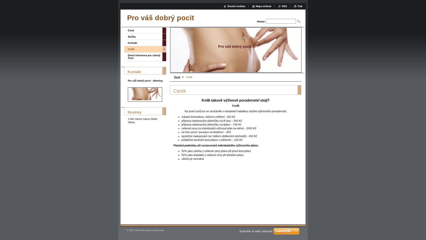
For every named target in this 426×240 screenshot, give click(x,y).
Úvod (177, 77)
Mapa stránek (263, 6)
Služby (132, 36)
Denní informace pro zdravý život (144, 56)
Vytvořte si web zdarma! (255, 231)
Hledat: (261, 21)
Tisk (300, 6)
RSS (284, 6)
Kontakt (132, 43)
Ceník (131, 49)
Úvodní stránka (236, 6)
